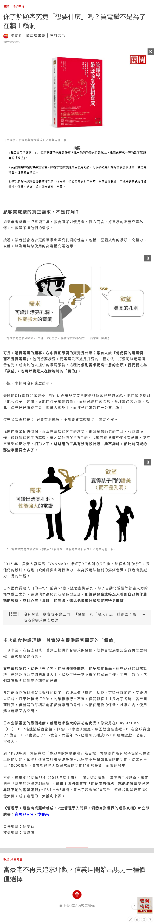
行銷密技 (18, 7)
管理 (6, 7)
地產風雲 (16, 860)
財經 (6, 860)
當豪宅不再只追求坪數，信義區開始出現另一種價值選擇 (74, 874)
